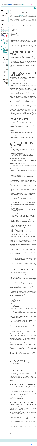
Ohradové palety (20, 7)
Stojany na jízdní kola (5, 13)
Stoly (3, 25)
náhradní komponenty (4, 22)
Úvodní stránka (2, 8)
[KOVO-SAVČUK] (7, 4)
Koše (26, 7)
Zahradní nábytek (3, 20)
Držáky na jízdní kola (4, 16)
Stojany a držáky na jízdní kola (9, 7)
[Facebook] (1, 0)
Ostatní (2, 29)
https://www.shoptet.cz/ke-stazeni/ (19, 15)
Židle (3, 24)
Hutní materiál (4, 31)
